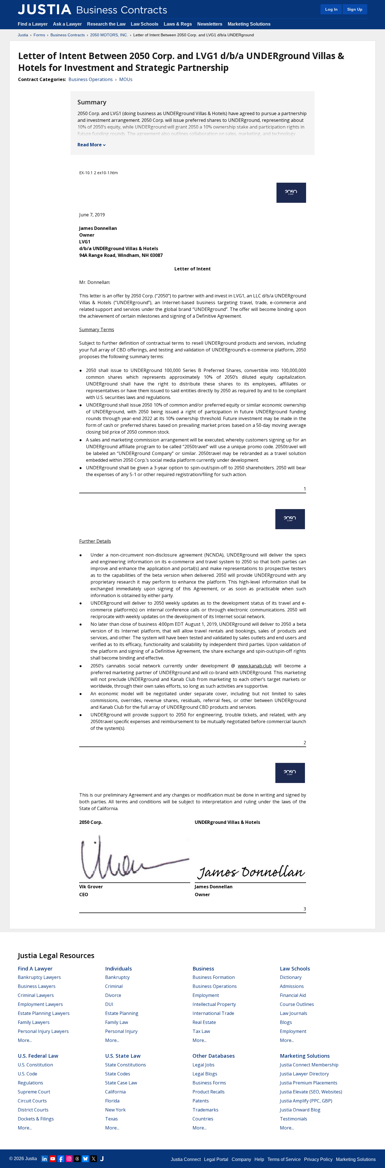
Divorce (113, 995)
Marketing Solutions (249, 24)
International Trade (213, 1013)
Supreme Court (34, 1092)
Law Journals (293, 1013)
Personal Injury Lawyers (43, 1031)
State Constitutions (125, 1065)
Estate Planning (121, 1013)
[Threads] (77, 1158)
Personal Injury (121, 1031)
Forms (39, 35)
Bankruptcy (117, 977)
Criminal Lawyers (36, 995)
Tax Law (201, 1031)
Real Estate (204, 1022)
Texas (111, 1119)
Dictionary (291, 977)
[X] (93, 1158)
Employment (206, 995)
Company (241, 1159)
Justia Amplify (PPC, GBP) (306, 1101)
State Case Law (121, 1083)
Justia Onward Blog (300, 1110)
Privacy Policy (318, 1159)
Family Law (116, 1022)
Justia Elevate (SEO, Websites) (311, 1092)
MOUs (125, 79)
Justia (23, 35)
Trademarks (205, 1110)
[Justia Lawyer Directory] (101, 1158)
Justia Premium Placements (308, 1083)
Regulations (30, 1083)
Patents (201, 1101)
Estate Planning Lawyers (44, 1013)
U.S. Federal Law (38, 1055)
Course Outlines (297, 1004)
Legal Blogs (205, 1074)
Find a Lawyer (33, 24)
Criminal (114, 986)
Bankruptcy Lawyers (39, 977)
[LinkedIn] (44, 1158)
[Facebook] (60, 1158)
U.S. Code (27, 1074)
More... (25, 1040)
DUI (109, 1004)
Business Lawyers (37, 986)
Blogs (286, 1022)
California (115, 1092)
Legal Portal (216, 1159)
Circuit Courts (32, 1101)
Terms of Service (284, 1159)
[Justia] (44, 9)
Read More (90, 145)
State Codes (117, 1074)
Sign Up (354, 9)
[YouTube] (52, 1158)
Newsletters (209, 24)
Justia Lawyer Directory (304, 1074)
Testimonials (293, 1119)
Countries (203, 1119)
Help (259, 1159)
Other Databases (214, 1055)
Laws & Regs (178, 24)
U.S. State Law (123, 1055)
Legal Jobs (203, 1065)
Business (203, 968)
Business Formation (214, 977)
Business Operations (90, 79)
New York (115, 1110)
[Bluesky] (85, 1158)
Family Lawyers (34, 1022)
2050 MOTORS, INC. (109, 35)
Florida (112, 1101)
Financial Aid (293, 995)
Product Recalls (209, 1092)
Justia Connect (186, 1159)
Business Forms (209, 1083)
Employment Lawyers (40, 1004)
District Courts (33, 1110)
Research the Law (106, 24)
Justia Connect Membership (309, 1065)
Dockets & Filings (36, 1119)
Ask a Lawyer (68, 24)
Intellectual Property (214, 1004)
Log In (331, 9)
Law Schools (144, 24)
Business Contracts (67, 35)
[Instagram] (69, 1158)
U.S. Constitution (35, 1065)
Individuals (118, 968)
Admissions (292, 986)
